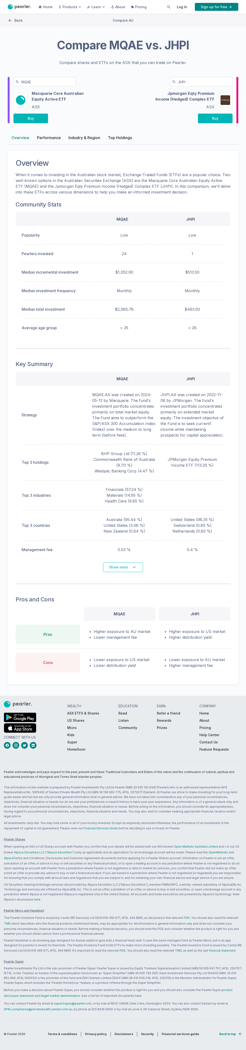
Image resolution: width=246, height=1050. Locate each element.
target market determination (60, 996)
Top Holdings (120, 137)
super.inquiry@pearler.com (73, 1003)
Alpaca (8, 858)
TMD (7, 923)
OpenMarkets (218, 852)
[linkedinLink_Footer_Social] (34, 745)
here (37, 899)
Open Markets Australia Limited (196, 846)
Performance (49, 137)
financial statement (222, 950)
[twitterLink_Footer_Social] (25, 745)
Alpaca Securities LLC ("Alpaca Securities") (44, 852)
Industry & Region (84, 137)
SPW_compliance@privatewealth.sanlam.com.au (38, 1009)
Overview (20, 137)
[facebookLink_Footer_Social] (8, 745)
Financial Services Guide (100, 828)
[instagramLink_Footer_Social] (16, 745)
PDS (187, 918)
